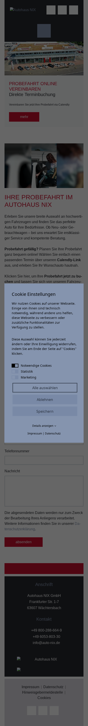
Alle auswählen (45, 387)
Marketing (28, 377)
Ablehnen (45, 399)
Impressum (35, 433)
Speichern (44, 411)
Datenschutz (53, 433)
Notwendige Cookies (36, 365)
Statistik (27, 371)
